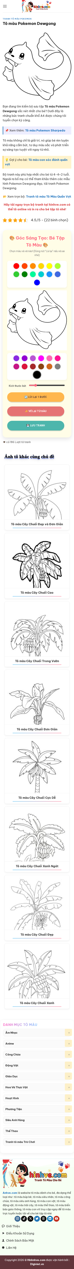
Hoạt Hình (12, 1098)
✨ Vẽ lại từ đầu (36, 411)
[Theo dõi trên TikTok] (24, 1219)
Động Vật (11, 1065)
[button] (5, 6)
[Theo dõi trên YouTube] (56, 1219)
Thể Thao (11, 1131)
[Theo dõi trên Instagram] (17, 1219)
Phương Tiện (13, 1109)
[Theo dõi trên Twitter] (37, 1219)
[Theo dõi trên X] (30, 1219)
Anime (9, 1043)
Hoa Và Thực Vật (16, 1087)
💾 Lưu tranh (35, 425)
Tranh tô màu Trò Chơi (20, 1142)
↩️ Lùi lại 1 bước (35, 397)
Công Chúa (12, 1054)
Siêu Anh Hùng (15, 1120)
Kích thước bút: (17, 385)
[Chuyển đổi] (68, 1032)
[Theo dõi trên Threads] (44, 1219)
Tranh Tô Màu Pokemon (17, 19)
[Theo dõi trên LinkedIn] (50, 1219)
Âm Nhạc (11, 1032)
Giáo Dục (11, 1076)
